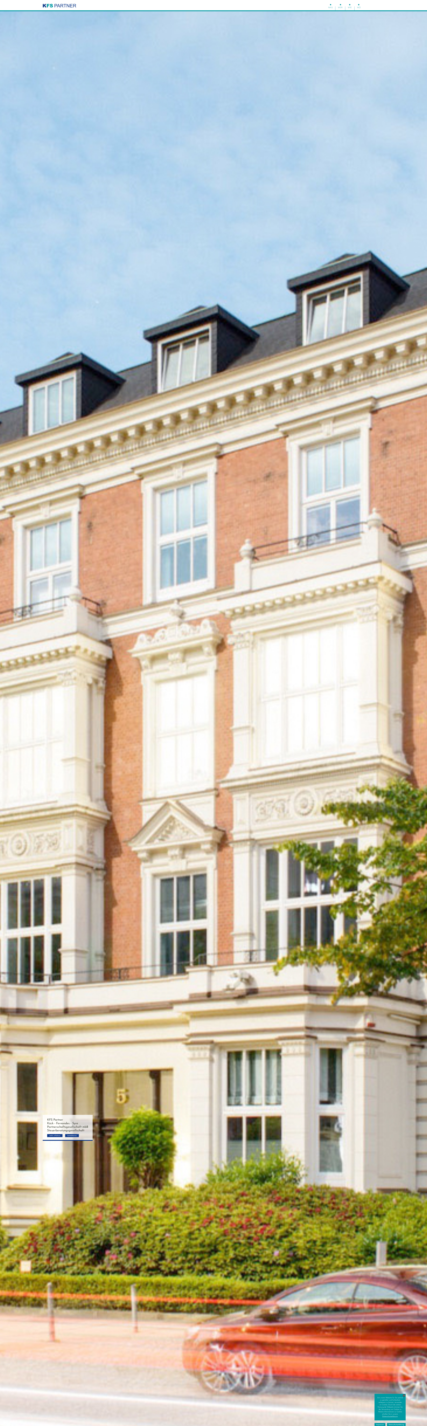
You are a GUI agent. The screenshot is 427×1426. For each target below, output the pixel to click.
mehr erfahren (54, 1136)
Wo (359, 8)
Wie (350, 8)
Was (330, 8)
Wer (340, 8)
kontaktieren (72, 1136)
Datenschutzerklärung (390, 1416)
